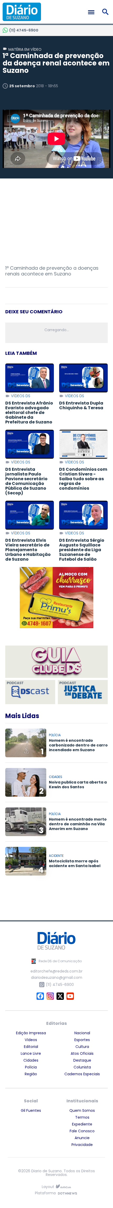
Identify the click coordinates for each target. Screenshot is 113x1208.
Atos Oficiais (82, 1053)
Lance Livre (31, 1053)
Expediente (82, 1124)
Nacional (82, 1033)
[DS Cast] (30, 692)
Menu (92, 12)
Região (31, 1074)
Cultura (82, 1046)
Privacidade (82, 1144)
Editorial (31, 1046)
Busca (106, 12)
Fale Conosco (82, 1131)
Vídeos (31, 1039)
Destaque (82, 1060)
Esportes (82, 1039)
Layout (48, 1186)
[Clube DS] (56, 662)
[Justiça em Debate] (83, 692)
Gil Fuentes (31, 1110)
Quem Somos (82, 1110)
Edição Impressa (31, 1033)
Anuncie (82, 1137)
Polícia (31, 1067)
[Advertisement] (56, 222)
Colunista (82, 1067)
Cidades (30, 1060)
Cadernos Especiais (82, 1074)
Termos (82, 1117)
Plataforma (45, 1193)
